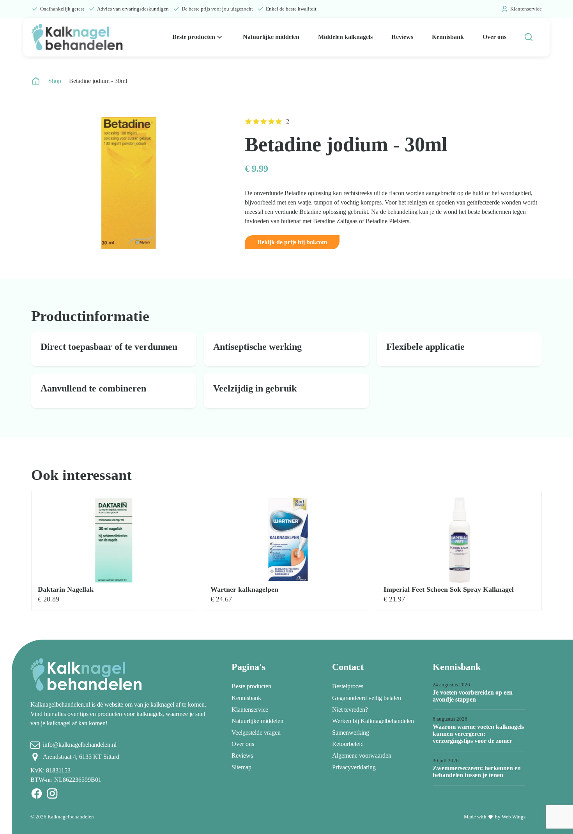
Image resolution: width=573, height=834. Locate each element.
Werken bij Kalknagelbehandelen (373, 721)
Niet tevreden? (350, 709)
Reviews (402, 37)
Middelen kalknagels (345, 37)
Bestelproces (347, 686)
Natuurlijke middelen (271, 37)
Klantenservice (526, 9)
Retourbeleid (348, 744)
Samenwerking (350, 732)
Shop (54, 81)
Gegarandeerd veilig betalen (366, 698)
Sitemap (241, 767)
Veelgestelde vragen (256, 732)
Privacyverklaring (354, 767)
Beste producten (193, 37)
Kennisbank (448, 37)
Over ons (494, 37)
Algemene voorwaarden (361, 755)
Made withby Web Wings (494, 817)
